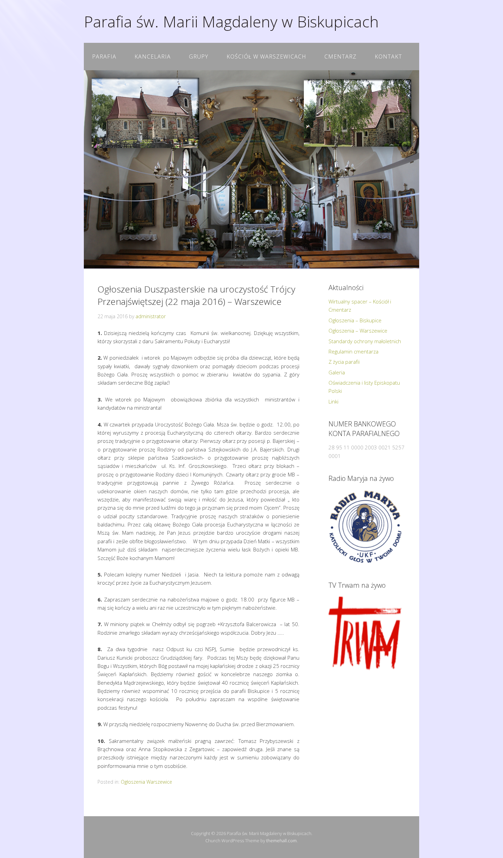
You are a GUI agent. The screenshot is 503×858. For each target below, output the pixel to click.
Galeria (336, 372)
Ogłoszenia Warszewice (146, 782)
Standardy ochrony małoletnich (364, 341)
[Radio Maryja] (365, 526)
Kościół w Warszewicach (266, 56)
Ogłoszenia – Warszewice (357, 330)
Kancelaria (152, 56)
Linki (333, 401)
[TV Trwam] (365, 633)
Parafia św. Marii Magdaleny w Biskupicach (231, 21)
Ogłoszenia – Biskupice (355, 320)
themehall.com (281, 840)
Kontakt (388, 56)
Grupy (198, 56)
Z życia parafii (344, 361)
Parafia (104, 56)
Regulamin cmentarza (353, 351)
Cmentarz (340, 56)
